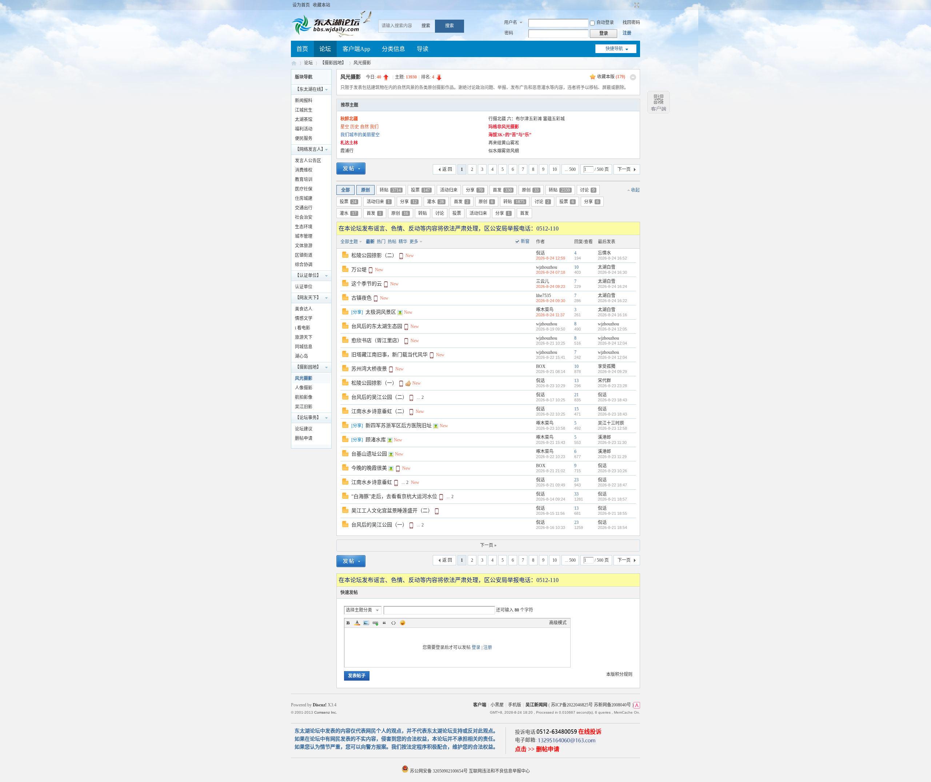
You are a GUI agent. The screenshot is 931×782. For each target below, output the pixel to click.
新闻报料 (303, 100)
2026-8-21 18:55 (612, 513)
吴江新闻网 (536, 704)
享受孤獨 (606, 366)
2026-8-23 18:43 (612, 400)
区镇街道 (303, 255)
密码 (508, 33)
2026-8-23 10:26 (612, 471)
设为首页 (301, 5)
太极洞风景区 (380, 312)
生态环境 (303, 226)
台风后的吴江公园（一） (379, 525)
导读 (422, 49)
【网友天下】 (308, 297)
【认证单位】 (308, 275)
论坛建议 (303, 429)
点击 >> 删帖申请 (537, 749)
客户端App (356, 49)
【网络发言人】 (310, 149)
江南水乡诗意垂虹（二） (379, 411)
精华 (403, 241)
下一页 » (488, 545)
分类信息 (393, 49)
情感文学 (303, 318)
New (409, 255)
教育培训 (303, 179)
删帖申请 (303, 438)
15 (576, 409)
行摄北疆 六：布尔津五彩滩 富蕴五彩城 (526, 118)
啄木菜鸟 (545, 309)
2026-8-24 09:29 (612, 371)
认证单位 (303, 286)
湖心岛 (301, 356)
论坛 (325, 49)
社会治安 (303, 217)
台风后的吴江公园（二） (379, 397)
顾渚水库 (375, 439)
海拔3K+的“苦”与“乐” (509, 134)
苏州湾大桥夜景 (369, 369)
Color (357, 622)
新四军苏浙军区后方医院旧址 (398, 425)
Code (393, 622)
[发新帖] (350, 170)
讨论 (587, 190)
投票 (420, 190)
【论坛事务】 (308, 417)
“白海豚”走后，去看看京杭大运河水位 (394, 496)
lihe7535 (543, 295)
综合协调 (303, 264)
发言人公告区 (308, 160)
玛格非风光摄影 (503, 126)
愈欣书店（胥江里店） (376, 340)
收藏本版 (611, 76)
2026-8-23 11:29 (612, 456)
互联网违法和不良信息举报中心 (499, 771)
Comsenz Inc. (325, 712)
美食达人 (303, 309)
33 (576, 494)
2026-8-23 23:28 (612, 386)
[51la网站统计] (637, 704)
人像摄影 (303, 387)
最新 (370, 241)
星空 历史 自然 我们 (359, 126)
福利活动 (303, 129)
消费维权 (303, 170)
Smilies (402, 622)
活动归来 (448, 190)
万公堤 (359, 269)
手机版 (514, 704)
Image (366, 622)
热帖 (392, 241)
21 (576, 394)
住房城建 (303, 198)
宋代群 (604, 380)
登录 (476, 647)
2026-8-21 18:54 (612, 527)
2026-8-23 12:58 (612, 428)
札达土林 (349, 142)
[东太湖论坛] (327, 34)
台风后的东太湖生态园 (376, 326)
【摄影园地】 (333, 62)
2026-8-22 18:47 (612, 485)
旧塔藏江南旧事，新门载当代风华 (389, 354)
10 (554, 169)
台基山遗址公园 (369, 454)
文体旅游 (303, 245)
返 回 (447, 169)
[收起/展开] (633, 77)
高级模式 (558, 622)
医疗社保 (303, 189)
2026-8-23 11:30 (612, 442)
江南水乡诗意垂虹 (371, 482)
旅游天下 (303, 337)
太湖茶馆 (303, 119)
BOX (541, 366)
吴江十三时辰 (611, 423)
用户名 (510, 22)
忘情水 (604, 253)
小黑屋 (497, 704)
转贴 (390, 190)
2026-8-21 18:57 (612, 499)
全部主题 (349, 241)
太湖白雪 (606, 267)
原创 (365, 190)
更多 (413, 241)
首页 (302, 49)
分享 (474, 190)
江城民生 (303, 110)
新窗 (525, 241)
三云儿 (542, 281)
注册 (627, 33)
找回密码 (631, 22)
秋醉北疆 (349, 118)
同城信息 (303, 346)
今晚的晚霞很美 (369, 468)
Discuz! (320, 704)
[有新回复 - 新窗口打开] (345, 256)
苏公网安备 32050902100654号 (439, 771)
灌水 (435, 201)
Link (375, 622)
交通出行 (303, 207)
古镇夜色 (361, 298)
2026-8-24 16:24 (612, 286)
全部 (345, 190)
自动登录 (605, 22)
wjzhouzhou (546, 267)
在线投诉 (590, 732)
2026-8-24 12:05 (612, 329)
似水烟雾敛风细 (503, 150)
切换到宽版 (636, 5)
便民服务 (303, 138)
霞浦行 (346, 150)
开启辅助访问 (630, 5)
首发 (502, 190)
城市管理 (303, 236)
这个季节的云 (366, 283)
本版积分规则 (619, 674)
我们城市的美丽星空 (360, 134)
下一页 (624, 169)
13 (576, 380)
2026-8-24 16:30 (612, 272)
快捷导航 (614, 48)
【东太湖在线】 (310, 89)
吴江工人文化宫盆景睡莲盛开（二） (392, 510)
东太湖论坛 (294, 63)
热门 (381, 241)
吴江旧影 (303, 406)
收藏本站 (321, 5)
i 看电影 (302, 327)
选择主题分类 (359, 610)
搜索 (425, 25)
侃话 (540, 253)
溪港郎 (604, 437)
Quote (384, 622)
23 (576, 479)
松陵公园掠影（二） (374, 255)
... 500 (570, 169)
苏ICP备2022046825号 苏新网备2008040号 (591, 704)
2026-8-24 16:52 (612, 258)
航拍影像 (303, 397)
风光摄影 (362, 62)
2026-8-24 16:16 (612, 315)
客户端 (479, 704)
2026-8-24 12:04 (612, 343)
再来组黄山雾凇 (503, 142)
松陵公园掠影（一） (374, 383)
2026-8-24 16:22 (612, 300)
